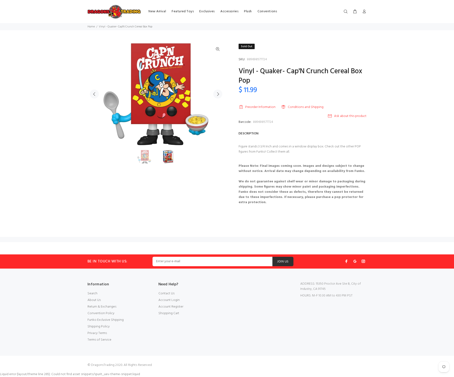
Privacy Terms (97, 333)
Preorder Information (260, 107)
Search (92, 293)
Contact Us (166, 293)
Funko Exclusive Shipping (105, 320)
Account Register (170, 306)
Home (91, 26)
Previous (94, 94)
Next (217, 94)
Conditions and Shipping (305, 107)
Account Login (169, 300)
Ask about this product (350, 116)
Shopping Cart (168, 313)
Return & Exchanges (101, 306)
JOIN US (283, 261)
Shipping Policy (98, 326)
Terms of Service (99, 340)
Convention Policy (100, 313)
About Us (94, 300)
